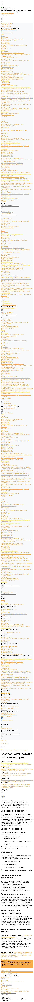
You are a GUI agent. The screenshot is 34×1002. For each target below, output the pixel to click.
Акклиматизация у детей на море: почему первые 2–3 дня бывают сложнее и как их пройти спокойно (15, 786)
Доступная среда (7, 68)
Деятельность (5, 48)
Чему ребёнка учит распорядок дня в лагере (16, 955)
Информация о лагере (8, 126)
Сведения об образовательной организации (16, 160)
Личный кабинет (7, 716)
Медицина (4, 64)
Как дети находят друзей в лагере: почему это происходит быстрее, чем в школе (17, 769)
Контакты (4, 47)
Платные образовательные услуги (12, 91)
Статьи (3, 36)
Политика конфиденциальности (12, 39)
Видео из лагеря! (7, 23)
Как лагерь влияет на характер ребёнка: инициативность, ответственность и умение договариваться (16, 764)
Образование (5, 82)
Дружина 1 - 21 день (7, 67)
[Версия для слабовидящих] (1, 31)
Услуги (3, 983)
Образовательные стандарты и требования (16, 104)
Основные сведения (8, 76)
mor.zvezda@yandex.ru (8, 29)
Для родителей (6, 59)
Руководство (5, 43)
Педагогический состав (9, 85)
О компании (5, 977)
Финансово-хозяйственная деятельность (15, 93)
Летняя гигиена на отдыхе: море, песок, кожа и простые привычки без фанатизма (17, 780)
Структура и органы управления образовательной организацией (12, 78)
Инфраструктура (6, 70)
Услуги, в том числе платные (10, 57)
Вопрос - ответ (6, 62)
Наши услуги (5, 191)
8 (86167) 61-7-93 (6, 713)
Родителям (5, 989)
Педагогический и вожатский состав (14, 45)
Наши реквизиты (7, 71)
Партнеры (4, 37)
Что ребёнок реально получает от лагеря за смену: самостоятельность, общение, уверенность (16, 775)
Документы (5, 42)
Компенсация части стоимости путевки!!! (15, 60)
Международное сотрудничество (12, 99)
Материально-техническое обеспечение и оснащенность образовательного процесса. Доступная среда (16, 88)
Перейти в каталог (7, 13)
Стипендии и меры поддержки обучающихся (17, 98)
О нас (3, 119)
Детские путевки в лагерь (10, 65)
